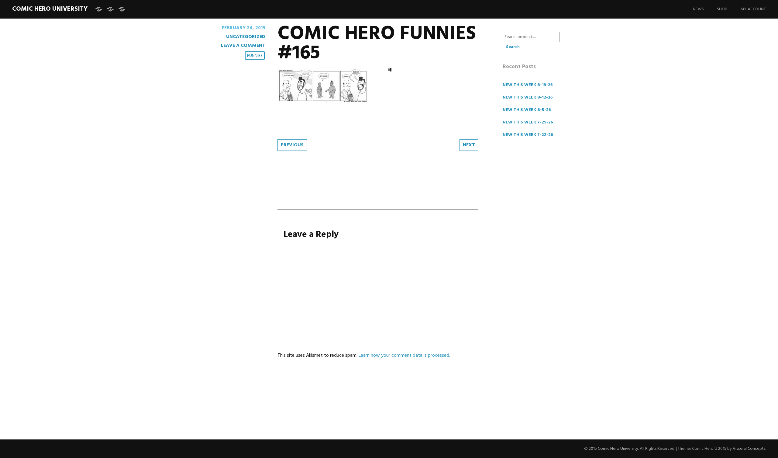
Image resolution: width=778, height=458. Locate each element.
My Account (753, 9)
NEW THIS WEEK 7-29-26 (528, 122)
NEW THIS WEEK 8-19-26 (528, 85)
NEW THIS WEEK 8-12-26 (528, 97)
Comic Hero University (50, 9)
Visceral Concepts (749, 448)
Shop (722, 9)
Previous (292, 145)
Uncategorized (245, 37)
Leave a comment (243, 46)
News (698, 9)
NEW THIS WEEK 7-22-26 (528, 134)
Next (469, 145)
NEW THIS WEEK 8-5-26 (527, 109)
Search (513, 46)
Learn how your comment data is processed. (404, 355)
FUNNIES (255, 55)
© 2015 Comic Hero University (611, 448)
